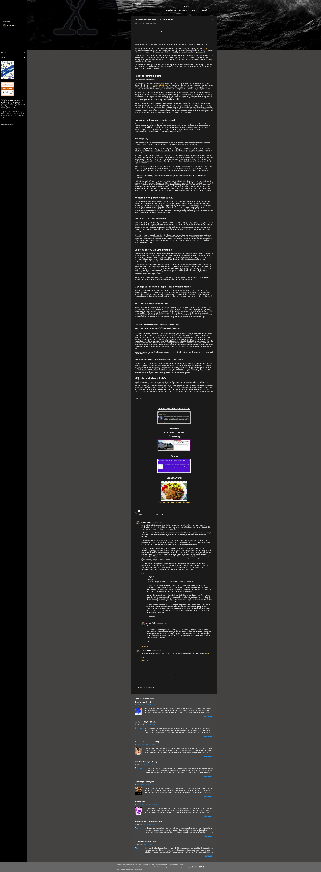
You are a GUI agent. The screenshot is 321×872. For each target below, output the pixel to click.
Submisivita (160, 515)
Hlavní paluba (171, 10)
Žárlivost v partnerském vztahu (145, 841)
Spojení (204, 10)
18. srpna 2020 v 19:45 (157, 522)
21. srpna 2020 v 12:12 (162, 623)
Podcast (195, 10)
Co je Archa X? (184, 10)
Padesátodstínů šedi (160, 85)
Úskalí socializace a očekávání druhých (148, 821)
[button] (212, 20)
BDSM (205, 48)
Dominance (149, 515)
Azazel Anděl (146, 522)
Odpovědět (145, 646)
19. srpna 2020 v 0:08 (159, 577)
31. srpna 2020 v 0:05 (157, 650)
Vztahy (168, 515)
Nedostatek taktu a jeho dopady (146, 762)
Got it (201, 867)
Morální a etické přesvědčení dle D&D (147, 722)
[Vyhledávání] (216, 4)
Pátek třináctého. (141, 802)
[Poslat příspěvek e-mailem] (139, 512)
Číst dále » (208, 717)
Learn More (192, 867)
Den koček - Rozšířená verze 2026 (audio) (149, 742)
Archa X (138, 4)
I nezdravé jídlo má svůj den (144, 782)
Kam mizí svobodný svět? (143, 702)
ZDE (207, 653)
